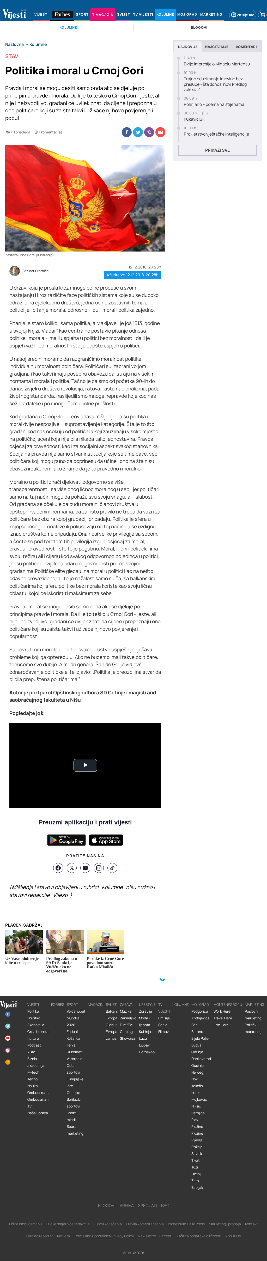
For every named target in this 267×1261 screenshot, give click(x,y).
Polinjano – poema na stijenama (214, 104)
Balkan (111, 1011)
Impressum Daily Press (186, 1223)
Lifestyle (147, 1004)
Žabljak (197, 1187)
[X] (72, 868)
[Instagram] (99, 868)
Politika (33, 1011)
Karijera (63, 1235)
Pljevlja (197, 1140)
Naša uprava (37, 1113)
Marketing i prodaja (225, 1223)
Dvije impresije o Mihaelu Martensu (217, 64)
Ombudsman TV (37, 1103)
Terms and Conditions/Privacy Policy (104, 1235)
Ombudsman (37, 1092)
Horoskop (147, 1052)
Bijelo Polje (200, 1038)
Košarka (73, 1038)
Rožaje (197, 1146)
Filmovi (163, 1031)
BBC (165, 1205)
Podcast (34, 1045)
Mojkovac (199, 1099)
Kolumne (180, 1004)
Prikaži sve (217, 150)
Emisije (164, 1018)
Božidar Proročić (35, 271)
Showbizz (127, 1038)
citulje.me (245, 15)
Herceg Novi (197, 1075)
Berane (197, 1031)
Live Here (221, 1025)
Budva (196, 1045)
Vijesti (33, 1004)
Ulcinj (196, 1174)
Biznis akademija (35, 1062)
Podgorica (199, 1011)
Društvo (33, 1018)
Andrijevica (200, 1018)
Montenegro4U (228, 1004)
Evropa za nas (111, 1035)
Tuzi (194, 1167)
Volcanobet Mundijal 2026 (76, 1018)
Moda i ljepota (144, 1021)
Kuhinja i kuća (146, 1035)
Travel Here (223, 1018)
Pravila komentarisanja (145, 1223)
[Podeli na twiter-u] (138, 132)
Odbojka (73, 1092)
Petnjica (198, 1113)
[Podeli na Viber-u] (149, 132)
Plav (194, 1119)
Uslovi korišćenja (108, 1223)
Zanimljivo (128, 1018)
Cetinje (197, 1052)
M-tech (33, 1072)
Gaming (126, 1031)
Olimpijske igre (75, 1082)
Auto (31, 1052)
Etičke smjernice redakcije (68, 1223)
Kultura (33, 1038)
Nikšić (196, 1106)
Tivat (195, 1160)
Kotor (195, 1092)
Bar (194, 1025)
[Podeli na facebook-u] (127, 132)
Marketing (254, 1004)
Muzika (125, 1011)
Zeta (195, 1180)
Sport (72, 1004)
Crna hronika (37, 1031)
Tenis (71, 1045)
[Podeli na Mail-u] (160, 132)
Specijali (147, 1205)
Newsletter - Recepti (155, 1235)
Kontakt (251, 1223)
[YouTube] (85, 868)
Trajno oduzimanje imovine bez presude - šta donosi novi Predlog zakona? (215, 84)
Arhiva (127, 1205)
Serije (162, 1025)
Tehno (32, 1079)
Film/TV (126, 1025)
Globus (111, 1025)
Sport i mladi (72, 1116)
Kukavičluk (194, 119)
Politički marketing (253, 1028)
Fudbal (72, 1031)
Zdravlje (145, 1011)
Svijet (111, 1004)
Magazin (95, 1004)
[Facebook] (58, 868)
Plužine (197, 1126)
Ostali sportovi (73, 1069)
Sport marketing (75, 1130)
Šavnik (196, 1153)
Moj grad (200, 1004)
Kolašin (197, 1086)
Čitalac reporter (39, 1235)
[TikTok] (112, 868)
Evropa (111, 1018)
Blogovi (107, 1205)
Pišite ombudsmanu (25, 1223)
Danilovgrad (201, 1058)
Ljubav (144, 1045)
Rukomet (74, 1052)
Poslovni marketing (253, 1014)
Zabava (126, 1004)
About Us (233, 1235)
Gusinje (197, 1065)
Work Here (222, 1011)
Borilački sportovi (74, 1103)
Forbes (57, 1004)
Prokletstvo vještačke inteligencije (216, 134)
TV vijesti (164, 1008)
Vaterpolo (74, 1058)
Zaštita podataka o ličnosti (199, 1235)
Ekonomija (35, 1025)
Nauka (32, 1086)
